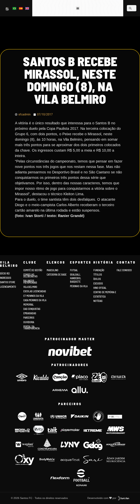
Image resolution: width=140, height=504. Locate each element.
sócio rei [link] (5, 273)
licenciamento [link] (8, 286)
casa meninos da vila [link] (34, 300)
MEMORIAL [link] (28, 304)
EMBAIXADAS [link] (29, 313)
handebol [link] (75, 278)
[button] (78, 8)
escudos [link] (98, 283)
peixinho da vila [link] (79, 286)
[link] (7, 9)
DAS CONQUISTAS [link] (31, 308)
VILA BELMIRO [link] (30, 286)
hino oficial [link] (99, 287)
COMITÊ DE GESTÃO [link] (32, 270)
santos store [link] (7, 282)
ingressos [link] (5, 277)
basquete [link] (75, 281)
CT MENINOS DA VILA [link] (33, 295)
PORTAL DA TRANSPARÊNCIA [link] (31, 327)
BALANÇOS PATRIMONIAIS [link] (30, 281)
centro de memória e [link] (104, 292)
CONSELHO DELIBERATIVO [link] (30, 275)
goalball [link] (75, 274)
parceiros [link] (28, 317)
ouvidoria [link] (28, 322)
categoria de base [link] (57, 274)
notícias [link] (97, 300)
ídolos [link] (97, 278)
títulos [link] (97, 274)
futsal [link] (74, 270)
